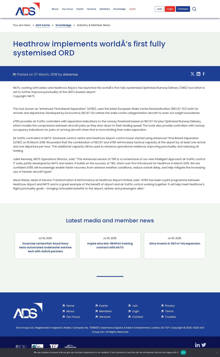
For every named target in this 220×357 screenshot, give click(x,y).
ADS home (43, 25)
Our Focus (73, 317)
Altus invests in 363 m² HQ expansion (174, 243)
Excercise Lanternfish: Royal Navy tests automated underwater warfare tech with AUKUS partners (45, 247)
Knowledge (119, 8)
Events (80, 8)
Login (170, 9)
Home (70, 306)
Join (159, 9)
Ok (183, 352)
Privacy (170, 306)
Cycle (132, 8)
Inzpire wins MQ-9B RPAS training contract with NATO (110, 245)
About (55, 8)
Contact (183, 9)
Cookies (170, 317)
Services (91, 8)
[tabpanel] (45, 246)
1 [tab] (110, 276)
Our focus (67, 8)
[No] (216, 352)
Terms (169, 311)
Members (105, 8)
